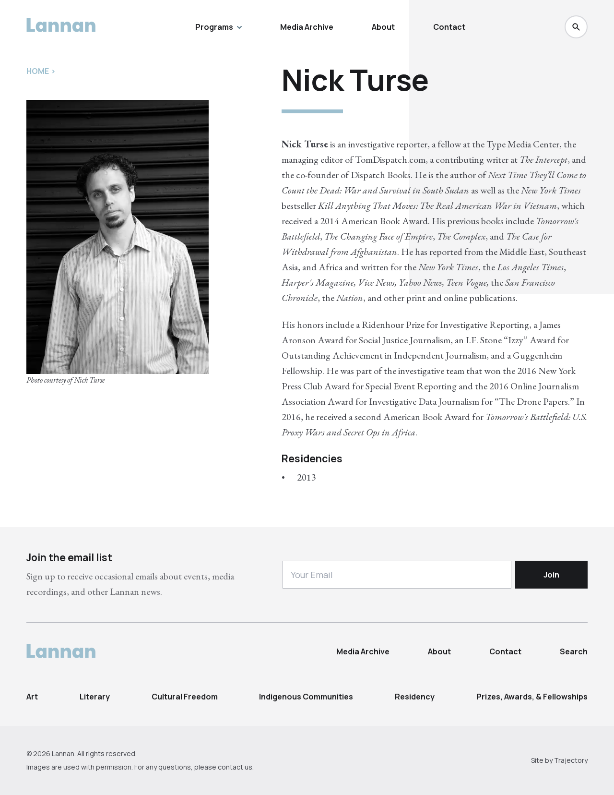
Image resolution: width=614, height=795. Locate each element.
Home (37, 71)
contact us (235, 766)
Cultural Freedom (185, 696)
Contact (449, 27)
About (383, 27)
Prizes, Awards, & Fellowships (532, 696)
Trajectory (571, 760)
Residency (415, 696)
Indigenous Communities (306, 696)
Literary (95, 696)
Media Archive (306, 27)
